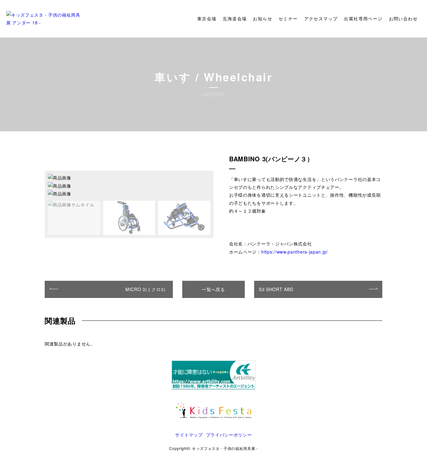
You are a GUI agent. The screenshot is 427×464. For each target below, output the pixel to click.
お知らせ (262, 18)
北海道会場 (235, 18)
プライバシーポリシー (229, 434)
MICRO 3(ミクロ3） (146, 289)
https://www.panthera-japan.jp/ (294, 252)
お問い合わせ (403, 18)
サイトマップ (189, 434)
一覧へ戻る (213, 289)
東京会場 (207, 18)
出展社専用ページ (363, 18)
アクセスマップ (321, 18)
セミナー (288, 18)
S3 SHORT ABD (276, 289)
